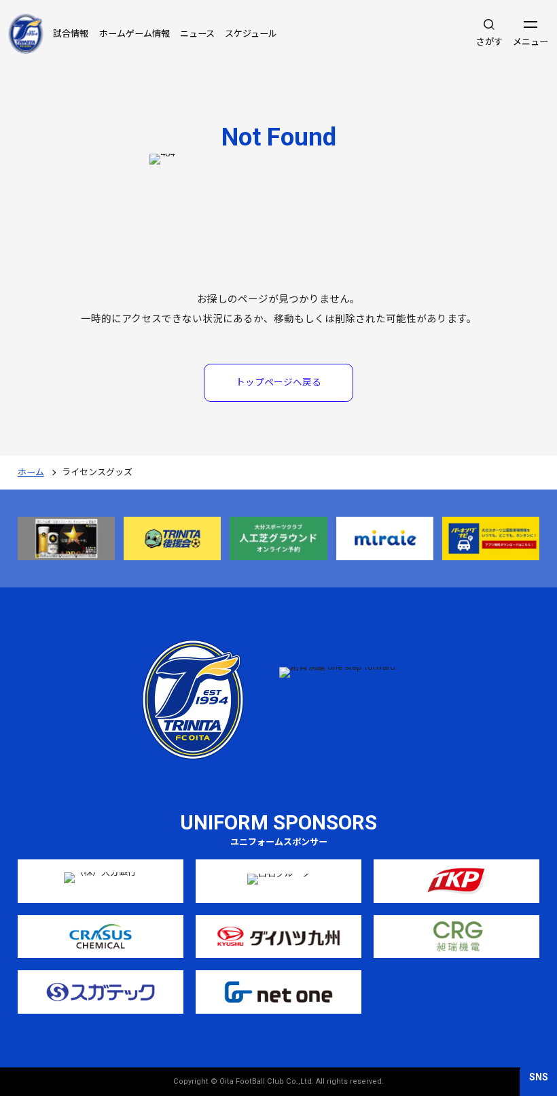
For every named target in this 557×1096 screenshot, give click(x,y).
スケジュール (251, 34)
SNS (538, 1077)
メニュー (530, 42)
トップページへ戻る (278, 382)
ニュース (197, 34)
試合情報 (70, 34)
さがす (489, 42)
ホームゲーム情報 (134, 34)
